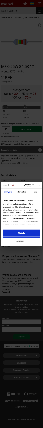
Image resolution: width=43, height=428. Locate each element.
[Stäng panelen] (39, 185)
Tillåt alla (21, 233)
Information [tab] (21, 192)
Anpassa (20, 241)
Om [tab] (35, 192)
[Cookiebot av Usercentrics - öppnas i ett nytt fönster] (25, 185)
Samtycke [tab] (8, 192)
